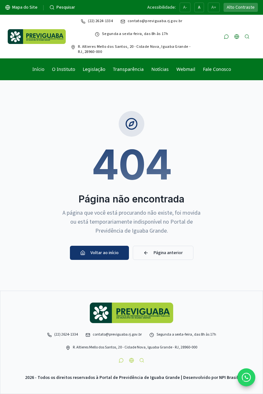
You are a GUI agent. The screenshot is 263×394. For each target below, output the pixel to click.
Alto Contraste (241, 7)
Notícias (160, 69)
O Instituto (63, 69)
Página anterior (168, 253)
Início (38, 69)
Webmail (185, 69)
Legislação (94, 69)
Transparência (128, 69)
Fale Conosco (217, 69)
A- (185, 7)
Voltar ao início (104, 253)
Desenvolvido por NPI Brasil (210, 377)
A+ (213, 7)
